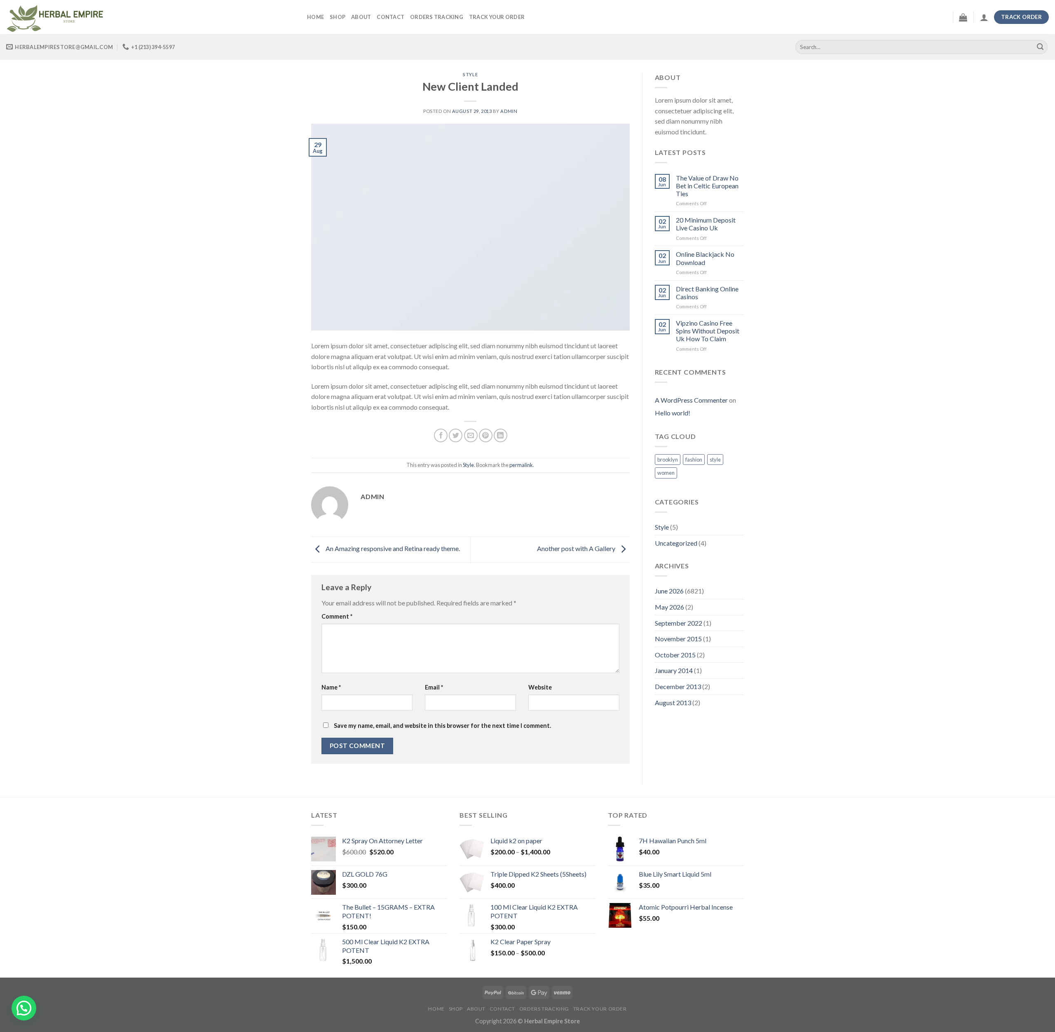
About (361, 17)
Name (331, 687)
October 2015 (675, 655)
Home (315, 17)
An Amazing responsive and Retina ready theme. (392, 549)
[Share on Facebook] (441, 435)
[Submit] (1040, 47)
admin (508, 111)
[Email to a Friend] (471, 435)
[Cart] (963, 17)
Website (540, 687)
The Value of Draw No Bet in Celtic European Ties (707, 185)
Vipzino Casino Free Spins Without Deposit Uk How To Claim (707, 330)
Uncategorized (676, 543)
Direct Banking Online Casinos (707, 292)
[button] (24, 1008)
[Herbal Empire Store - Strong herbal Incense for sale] (150, 17)
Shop (337, 17)
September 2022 (678, 623)
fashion (693, 459)
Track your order (497, 17)
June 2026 (669, 591)
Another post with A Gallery (577, 549)
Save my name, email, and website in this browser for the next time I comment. (442, 725)
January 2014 (674, 670)
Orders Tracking (436, 17)
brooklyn (667, 459)
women (666, 472)
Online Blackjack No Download (705, 258)
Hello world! (672, 413)
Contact (390, 17)
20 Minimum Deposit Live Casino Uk (706, 224)
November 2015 (678, 639)
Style (470, 74)
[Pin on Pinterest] (485, 435)
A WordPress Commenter (691, 400)
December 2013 (678, 686)
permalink (521, 465)
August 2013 (673, 702)
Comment (336, 616)
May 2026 (669, 607)
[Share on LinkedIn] (500, 435)
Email (434, 687)
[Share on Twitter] (455, 435)
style (715, 459)
